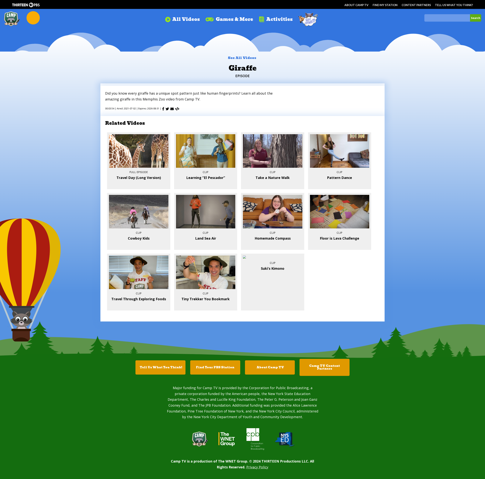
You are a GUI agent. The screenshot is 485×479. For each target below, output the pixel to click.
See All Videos (242, 57)
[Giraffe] (177, 108)
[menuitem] (182, 18)
